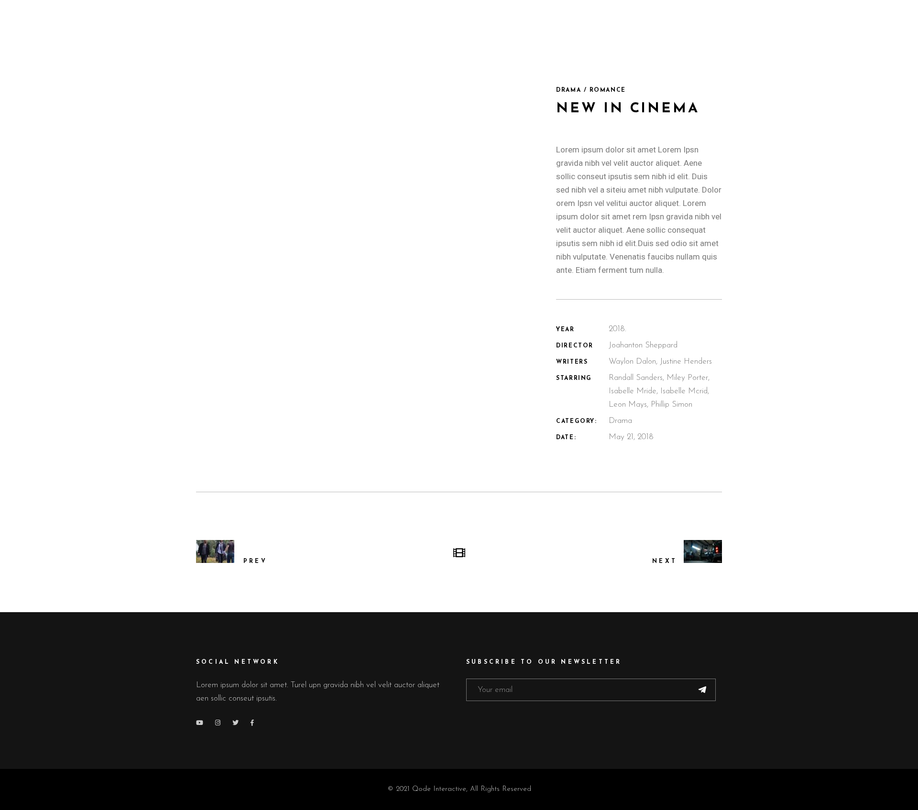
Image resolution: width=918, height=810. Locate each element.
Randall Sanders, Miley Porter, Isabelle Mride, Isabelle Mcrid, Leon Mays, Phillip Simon (659, 391)
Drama (620, 421)
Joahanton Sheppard (643, 345)
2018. (617, 329)
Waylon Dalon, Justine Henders (660, 361)
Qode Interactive (439, 789)
